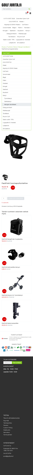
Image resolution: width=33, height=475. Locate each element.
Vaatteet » (13, 30)
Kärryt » (27, 30)
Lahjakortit (12, 42)
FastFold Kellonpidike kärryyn (11, 267)
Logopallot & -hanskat (23, 39)
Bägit (4, 77)
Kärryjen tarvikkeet (23, 47)
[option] (16, 146)
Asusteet (5, 92)
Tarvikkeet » (12, 36)
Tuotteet (9, 47)
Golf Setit (5, 71)
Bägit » (14, 27)
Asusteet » (21, 30)
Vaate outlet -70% (8, 39)
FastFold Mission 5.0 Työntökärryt (12, 295)
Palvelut (5, 425)
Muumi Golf (21, 36)
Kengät (5, 86)
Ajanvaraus (6, 432)
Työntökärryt (8, 98)
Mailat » (21, 21)
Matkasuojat (22, 33)
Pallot (4, 80)
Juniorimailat (7, 27)
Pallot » (20, 27)
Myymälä (6, 420)
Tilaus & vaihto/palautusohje (11, 418)
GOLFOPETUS (13, 21)
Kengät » (5, 30)
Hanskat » (27, 27)
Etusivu (4, 47)
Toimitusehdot (7, 434)
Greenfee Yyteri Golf (22, 18)
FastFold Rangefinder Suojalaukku (12, 239)
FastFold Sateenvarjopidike (10, 323)
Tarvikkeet (6, 113)
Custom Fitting (7, 427)
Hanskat (5, 83)
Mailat (4, 65)
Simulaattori (21, 42)
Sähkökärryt (7, 101)
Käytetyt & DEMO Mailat (10, 68)
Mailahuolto (6, 430)
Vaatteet (5, 89)
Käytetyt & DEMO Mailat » (12, 24)
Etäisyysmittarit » (12, 33)
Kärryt (15, 47)
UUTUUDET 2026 (9, 18)
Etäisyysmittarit (7, 107)
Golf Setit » (25, 24)
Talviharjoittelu (7, 423)
